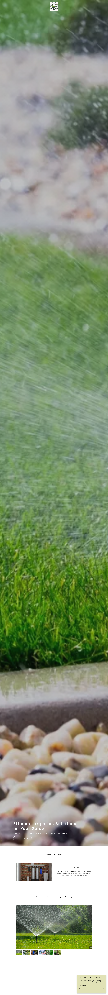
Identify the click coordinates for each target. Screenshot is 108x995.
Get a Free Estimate (22, 838)
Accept (91, 989)
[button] (103, 6)
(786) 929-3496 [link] (17, 819)
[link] (54, 6)
